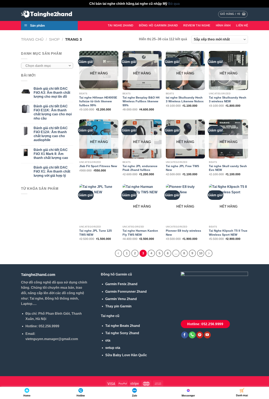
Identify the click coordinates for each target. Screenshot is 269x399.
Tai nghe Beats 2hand (122, 326)
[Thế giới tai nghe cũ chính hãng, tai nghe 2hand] (47, 14)
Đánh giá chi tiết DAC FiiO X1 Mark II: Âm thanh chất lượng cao (51, 154)
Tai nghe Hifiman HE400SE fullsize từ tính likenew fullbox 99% (98, 101)
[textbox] (46, 66)
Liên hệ (242, 25)
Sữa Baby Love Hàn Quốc (126, 355)
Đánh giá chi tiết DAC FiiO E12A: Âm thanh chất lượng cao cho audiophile (51, 134)
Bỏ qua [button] (174, 3)
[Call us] (192, 335)
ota (107, 340)
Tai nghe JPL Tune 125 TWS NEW (95, 232)
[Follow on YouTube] (207, 335)
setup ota (112, 348)
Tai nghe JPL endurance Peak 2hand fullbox (140, 168)
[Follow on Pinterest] (199, 335)
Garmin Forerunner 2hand (126, 291)
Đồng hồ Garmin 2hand (158, 25)
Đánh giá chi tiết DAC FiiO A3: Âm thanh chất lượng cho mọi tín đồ (52, 92)
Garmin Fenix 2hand (121, 284)
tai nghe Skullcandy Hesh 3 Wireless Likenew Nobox (185, 99)
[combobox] (47, 66)
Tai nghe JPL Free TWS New (182, 168)
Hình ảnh (223, 25)
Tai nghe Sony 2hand (122, 333)
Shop (54, 39)
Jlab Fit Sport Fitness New (98, 166)
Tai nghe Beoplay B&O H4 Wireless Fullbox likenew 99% (141, 101)
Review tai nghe (196, 25)
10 (200, 253)
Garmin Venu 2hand (121, 299)
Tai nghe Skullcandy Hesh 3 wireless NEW (227, 99)
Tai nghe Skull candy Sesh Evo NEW (228, 168)
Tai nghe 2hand (120, 25)
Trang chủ (32, 39)
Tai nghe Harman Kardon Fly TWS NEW (140, 232)
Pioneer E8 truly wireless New (183, 232)
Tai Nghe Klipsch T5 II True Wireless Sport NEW (228, 232)
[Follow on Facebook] (184, 335)
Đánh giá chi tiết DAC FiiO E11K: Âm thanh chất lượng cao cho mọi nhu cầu (53, 112)
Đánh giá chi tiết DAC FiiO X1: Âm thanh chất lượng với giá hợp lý (52, 171)
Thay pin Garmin (118, 306)
